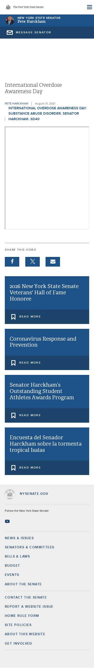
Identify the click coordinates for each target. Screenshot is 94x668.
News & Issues (19, 538)
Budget (12, 565)
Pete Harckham (32, 21)
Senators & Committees (29, 547)
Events (12, 575)
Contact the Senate (26, 597)
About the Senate (23, 584)
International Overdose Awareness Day (47, 108)
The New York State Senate (28, 7)
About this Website (25, 634)
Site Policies (18, 625)
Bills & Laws (17, 556)
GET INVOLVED (18, 643)
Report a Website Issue (29, 606)
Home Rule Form (22, 616)
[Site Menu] (89, 7)
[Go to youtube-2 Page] (8, 521)
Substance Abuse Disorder (34, 113)
